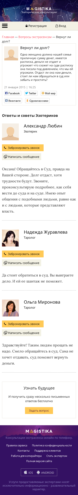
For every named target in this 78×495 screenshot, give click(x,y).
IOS (30, 472)
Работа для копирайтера (26, 456)
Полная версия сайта (39, 461)
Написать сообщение (23, 157)
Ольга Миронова (42, 302)
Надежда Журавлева (45, 232)
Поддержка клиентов (47, 450)
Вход (62, 26)
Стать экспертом (56, 456)
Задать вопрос (39, 410)
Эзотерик (30, 131)
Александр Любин (43, 126)
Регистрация (37, 26)
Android (47, 472)
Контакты (24, 450)
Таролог (29, 237)
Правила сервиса (16, 445)
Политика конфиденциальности (52, 445)
